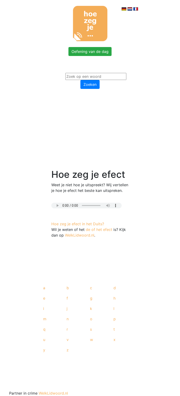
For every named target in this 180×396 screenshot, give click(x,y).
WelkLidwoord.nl (79, 235)
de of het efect (99, 229)
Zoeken (90, 84)
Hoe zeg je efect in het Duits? (77, 224)
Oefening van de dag (90, 51)
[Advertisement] (90, 128)
